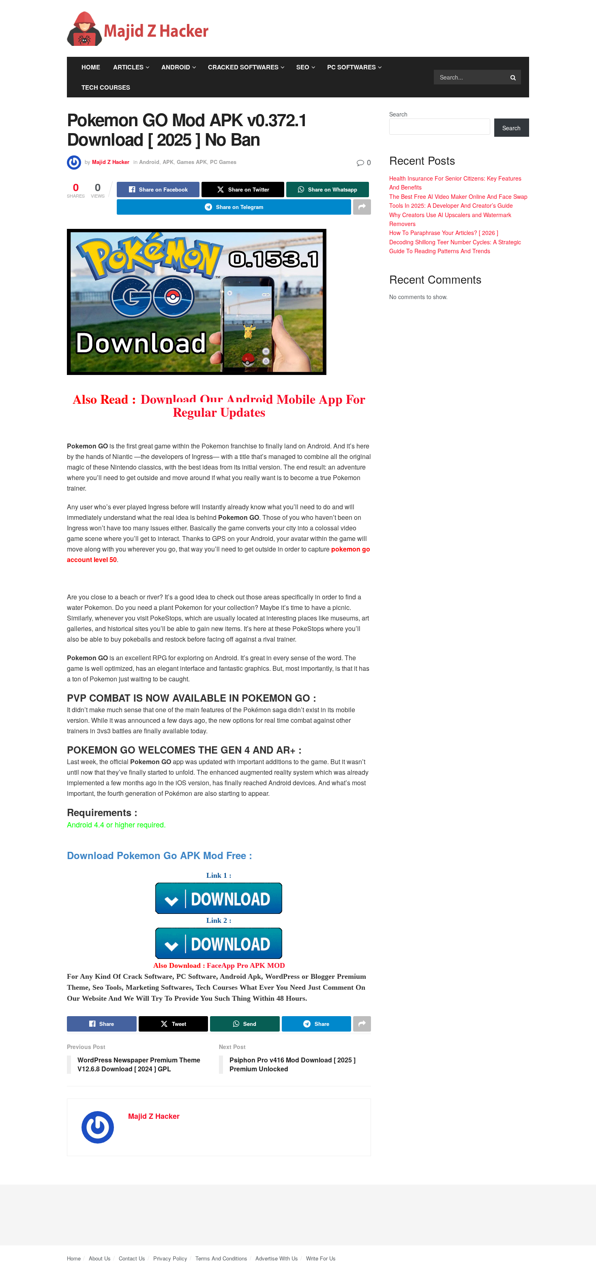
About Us (100, 1258)
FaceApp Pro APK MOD (246, 965)
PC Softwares (351, 66)
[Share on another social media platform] (362, 207)
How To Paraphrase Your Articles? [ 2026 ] (443, 232)
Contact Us (132, 1258)
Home (90, 66)
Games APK (192, 162)
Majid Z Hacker (110, 162)
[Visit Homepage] (138, 28)
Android (175, 66)
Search (398, 114)
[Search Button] (513, 77)
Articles (128, 66)
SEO (302, 66)
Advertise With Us (276, 1258)
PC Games (223, 162)
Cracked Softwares (243, 66)
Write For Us (321, 1258)
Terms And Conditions (221, 1258)
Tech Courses (105, 87)
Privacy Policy (170, 1258)
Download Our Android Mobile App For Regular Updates (253, 405)
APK (168, 162)
